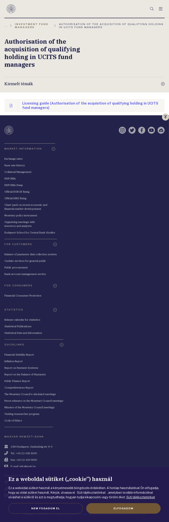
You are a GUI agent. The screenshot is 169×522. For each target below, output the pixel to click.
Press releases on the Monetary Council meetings (33, 400)
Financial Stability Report (19, 354)
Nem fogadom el (45, 508)
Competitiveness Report (18, 387)
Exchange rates (13, 158)
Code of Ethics (13, 420)
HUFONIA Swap (13, 185)
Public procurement (16, 267)
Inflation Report (13, 361)
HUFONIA (10, 178)
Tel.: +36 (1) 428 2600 (24, 453)
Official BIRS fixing (15, 198)
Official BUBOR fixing (16, 191)
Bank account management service (25, 274)
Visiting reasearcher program (21, 413)
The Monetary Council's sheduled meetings (30, 394)
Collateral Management (17, 171)
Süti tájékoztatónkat (140, 497)
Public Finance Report (17, 381)
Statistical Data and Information (23, 332)
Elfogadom (123, 508)
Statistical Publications (17, 326)
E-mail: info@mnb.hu (23, 466)
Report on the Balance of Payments (25, 374)
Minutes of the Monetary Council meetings (29, 407)
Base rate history (14, 165)
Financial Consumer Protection (22, 295)
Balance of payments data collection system (30, 254)
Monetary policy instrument (20, 215)
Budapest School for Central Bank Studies (29, 232)
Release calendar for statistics (22, 319)
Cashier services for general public (25, 260)
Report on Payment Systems (21, 367)
